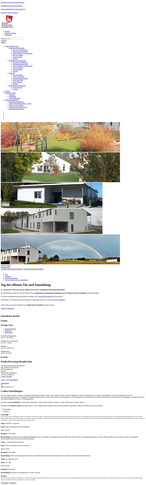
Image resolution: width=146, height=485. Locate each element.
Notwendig (6, 409)
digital (14, 380)
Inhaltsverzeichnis (10, 329)
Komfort (6, 411)
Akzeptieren (5, 483)
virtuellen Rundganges (45, 296)
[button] (11, 46)
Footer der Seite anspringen (9, 12)
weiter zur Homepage (7, 308)
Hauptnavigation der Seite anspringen (12, 2)
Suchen (3, 38)
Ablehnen (13, 483)
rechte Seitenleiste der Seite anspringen (13, 9)
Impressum (8, 331)
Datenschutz (9, 332)
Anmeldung (61, 300)
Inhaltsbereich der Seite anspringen (12, 6)
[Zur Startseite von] (7, 28)
